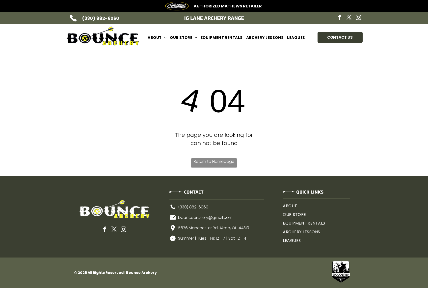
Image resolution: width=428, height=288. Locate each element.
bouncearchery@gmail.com (205, 217)
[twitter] (349, 18)
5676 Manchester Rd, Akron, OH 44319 (213, 228)
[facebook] (339, 18)
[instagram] (358, 18)
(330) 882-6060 (100, 18)
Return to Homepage (214, 161)
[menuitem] (157, 37)
